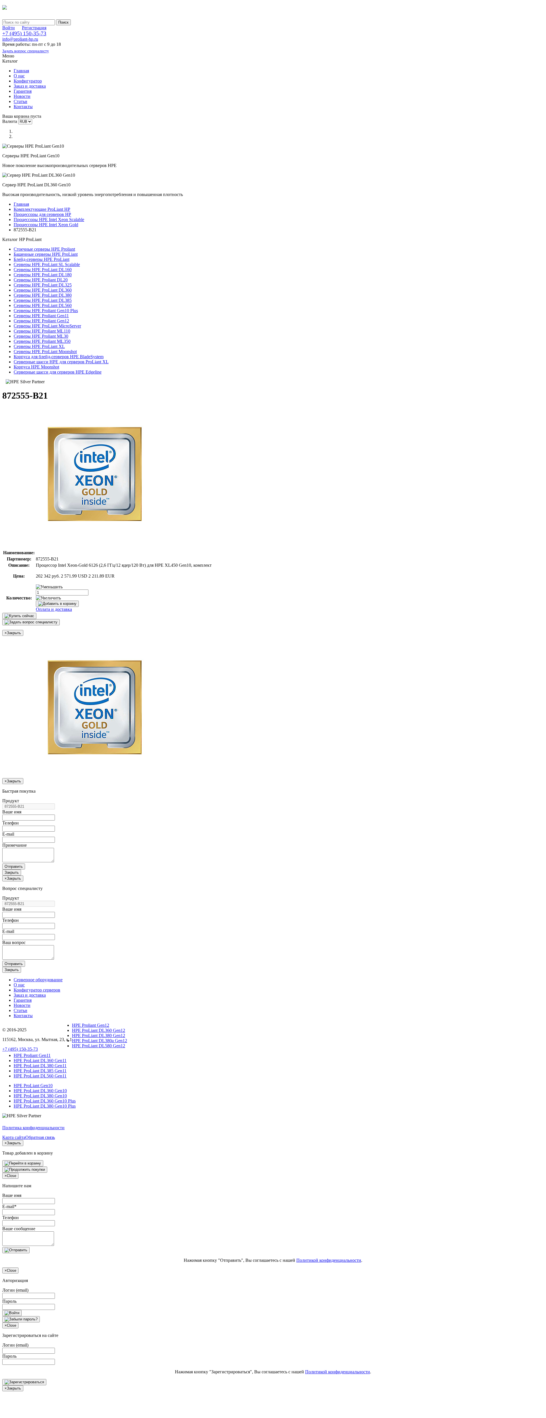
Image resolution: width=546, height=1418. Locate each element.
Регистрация (34, 27)
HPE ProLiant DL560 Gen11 (40, 1075)
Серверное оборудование (38, 979)
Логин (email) (15, 1290)
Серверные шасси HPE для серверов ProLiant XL (61, 361)
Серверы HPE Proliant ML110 (42, 331)
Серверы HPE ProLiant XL (39, 346)
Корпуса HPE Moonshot (36, 366)
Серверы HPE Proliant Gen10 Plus (46, 310)
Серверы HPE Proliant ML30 (41, 336)
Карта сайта (13, 1137)
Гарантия (23, 91)
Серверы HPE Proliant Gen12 (41, 320)
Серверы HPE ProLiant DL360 (43, 290)
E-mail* (9, 1206)
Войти (8, 27)
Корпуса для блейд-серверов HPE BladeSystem (59, 356)
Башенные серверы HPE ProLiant (46, 254)
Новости (22, 96)
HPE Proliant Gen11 (32, 1055)
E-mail (8, 834)
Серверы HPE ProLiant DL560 (43, 305)
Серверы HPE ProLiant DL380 (43, 295)
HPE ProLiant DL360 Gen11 (40, 1060)
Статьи (20, 101)
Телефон (10, 823)
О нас (19, 75)
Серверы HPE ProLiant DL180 (43, 274)
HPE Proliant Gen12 (90, 1025)
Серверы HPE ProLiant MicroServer (47, 325)
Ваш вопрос (14, 942)
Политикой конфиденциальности (328, 1260)
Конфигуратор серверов (37, 990)
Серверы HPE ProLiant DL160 (43, 269)
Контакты (23, 106)
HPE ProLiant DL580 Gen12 (98, 1045)
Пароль (9, 1301)
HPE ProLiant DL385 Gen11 (40, 1070)
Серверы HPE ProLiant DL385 (43, 300)
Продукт (10, 800)
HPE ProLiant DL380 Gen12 (98, 1035)
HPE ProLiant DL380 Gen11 (40, 1065)
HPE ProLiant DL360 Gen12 (98, 1030)
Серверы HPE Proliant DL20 (41, 279)
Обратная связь (40, 1137)
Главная (21, 70)
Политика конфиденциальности (33, 1127)
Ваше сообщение (18, 1228)
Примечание (14, 845)
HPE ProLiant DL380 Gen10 (40, 1095)
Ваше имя (11, 811)
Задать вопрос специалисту (25, 51)
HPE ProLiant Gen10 (33, 1085)
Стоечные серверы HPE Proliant (44, 249)
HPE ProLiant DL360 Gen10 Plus (45, 1100)
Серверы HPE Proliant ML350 (42, 341)
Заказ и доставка (30, 86)
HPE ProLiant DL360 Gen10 (40, 1090)
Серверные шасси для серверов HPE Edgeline (58, 372)
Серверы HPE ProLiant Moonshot (45, 351)
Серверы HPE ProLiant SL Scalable (47, 264)
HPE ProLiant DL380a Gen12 (99, 1040)
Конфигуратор (28, 81)
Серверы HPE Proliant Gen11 (41, 315)
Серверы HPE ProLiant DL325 (43, 285)
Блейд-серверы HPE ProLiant (41, 259)
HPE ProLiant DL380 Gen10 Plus (45, 1106)
